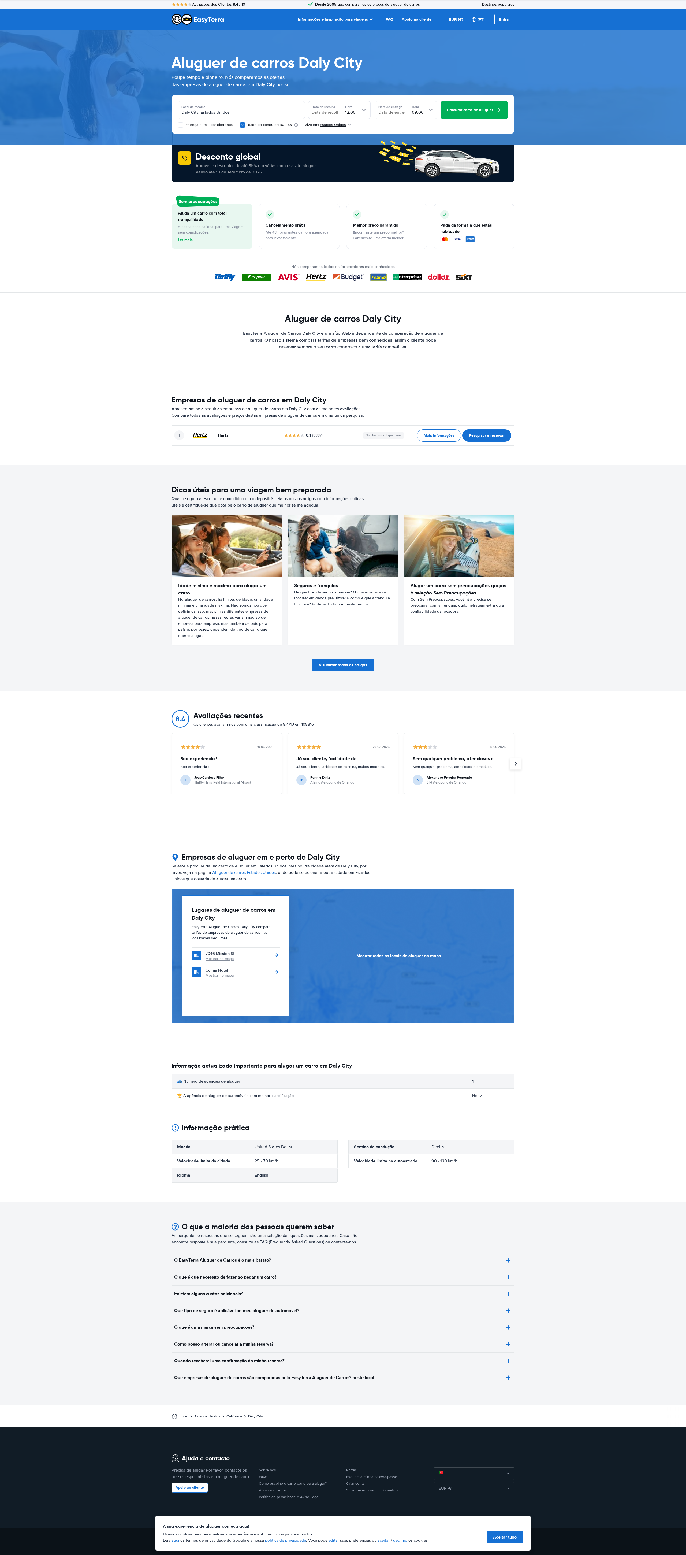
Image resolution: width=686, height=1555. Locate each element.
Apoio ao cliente (416, 19)
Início (184, 1416)
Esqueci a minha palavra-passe (371, 1477)
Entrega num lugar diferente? (208, 125)
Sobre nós (267, 1470)
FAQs (263, 1477)
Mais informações (439, 435)
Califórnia (234, 1416)
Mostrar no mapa (220, 958)
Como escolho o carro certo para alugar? (293, 1483)
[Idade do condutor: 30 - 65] (242, 125)
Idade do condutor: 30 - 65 (269, 125)
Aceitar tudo (505, 1537)
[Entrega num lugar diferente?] (180, 125)
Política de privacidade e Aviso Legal (289, 1497)
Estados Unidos (207, 1416)
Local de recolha (193, 107)
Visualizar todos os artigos (343, 665)
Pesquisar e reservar (487, 435)
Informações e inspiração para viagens (333, 19)
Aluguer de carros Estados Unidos (244, 872)
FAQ (389, 19)
